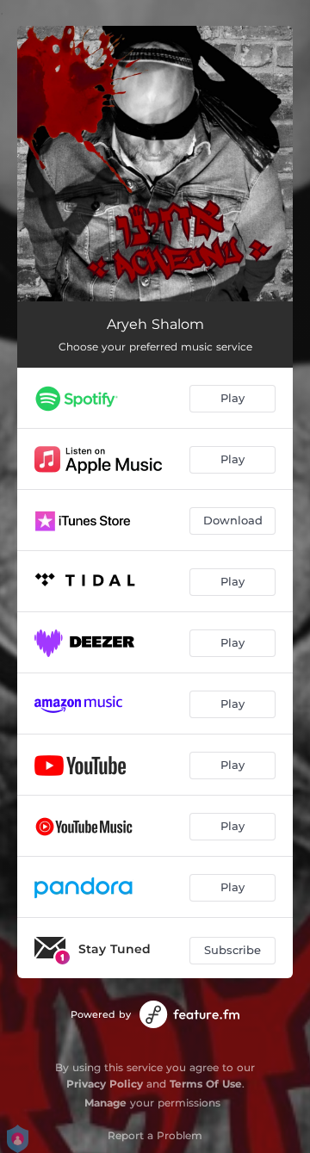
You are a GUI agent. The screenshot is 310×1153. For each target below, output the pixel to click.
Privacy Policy (104, 1083)
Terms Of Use (206, 1083)
